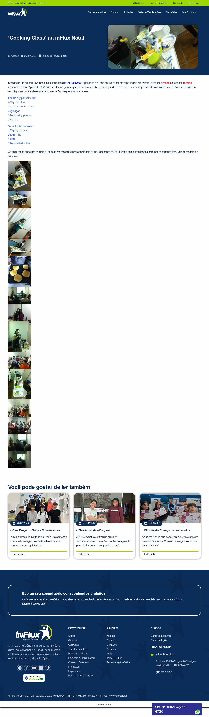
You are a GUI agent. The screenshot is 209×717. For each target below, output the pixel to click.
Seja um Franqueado (158, 3)
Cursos (114, 12)
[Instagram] (20, 668)
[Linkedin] (41, 668)
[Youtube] (34, 668)
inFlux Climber (138, 3)
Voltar (162, 704)
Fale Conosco (189, 12)
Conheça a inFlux (97, 12)
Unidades (128, 12)
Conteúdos (171, 12)
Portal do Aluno (195, 3)
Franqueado (178, 3)
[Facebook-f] (27, 668)
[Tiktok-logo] (48, 668)
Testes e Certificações (149, 12)
